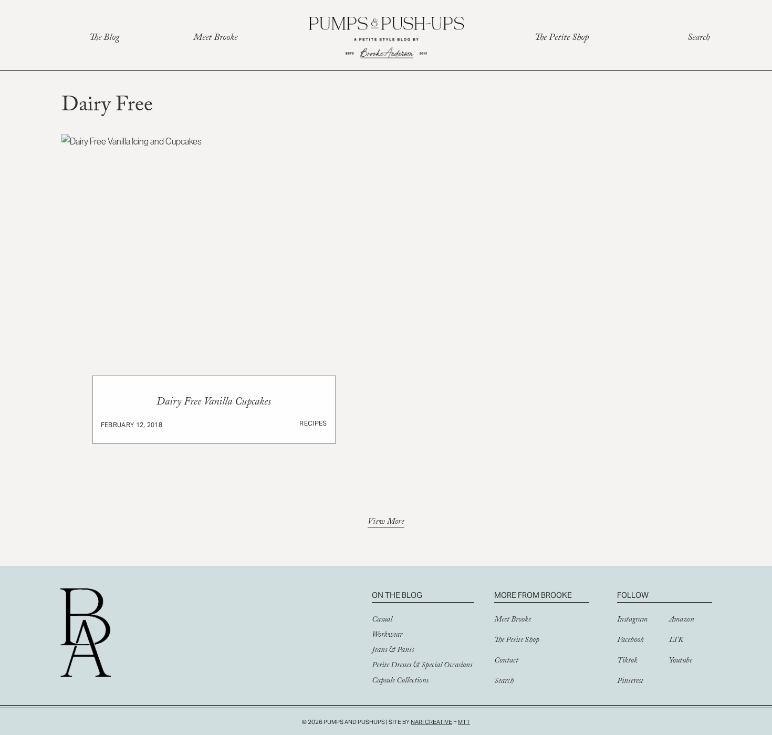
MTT (464, 722)
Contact (506, 661)
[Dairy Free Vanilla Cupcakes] (214, 304)
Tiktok (627, 661)
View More (386, 523)
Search (698, 38)
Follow (633, 595)
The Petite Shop (562, 38)
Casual (382, 620)
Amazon (681, 620)
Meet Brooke (215, 38)
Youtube (680, 661)
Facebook (630, 641)
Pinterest (630, 682)
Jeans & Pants (393, 651)
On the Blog (397, 595)
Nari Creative (431, 722)
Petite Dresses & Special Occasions (422, 666)
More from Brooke (533, 595)
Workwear (387, 636)
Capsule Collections (400, 681)
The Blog (104, 38)
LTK (676, 641)
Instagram (632, 620)
